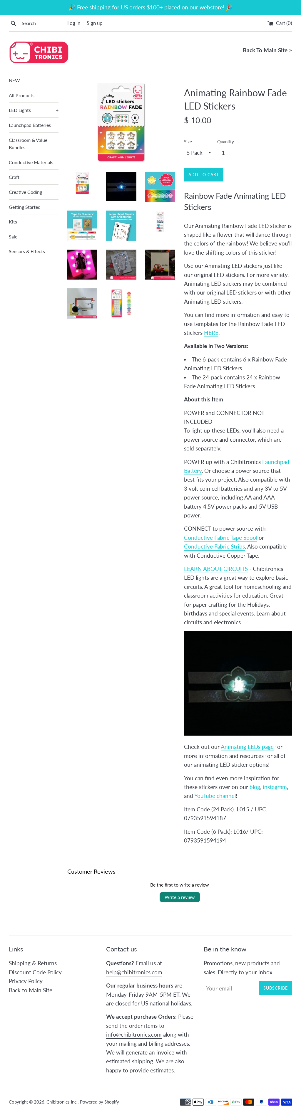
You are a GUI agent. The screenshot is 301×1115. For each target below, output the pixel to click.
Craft (14, 177)
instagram (275, 786)
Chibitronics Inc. (62, 1101)
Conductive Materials (31, 162)
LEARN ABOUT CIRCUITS (216, 568)
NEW (14, 80)
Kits (13, 221)
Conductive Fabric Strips (214, 546)
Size (188, 141)
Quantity (225, 141)
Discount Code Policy (35, 972)
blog (255, 786)
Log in (73, 23)
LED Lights (33, 110)
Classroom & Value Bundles (28, 143)
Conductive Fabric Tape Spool (220, 537)
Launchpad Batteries (30, 125)
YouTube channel (215, 795)
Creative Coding (25, 192)
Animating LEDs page (247, 746)
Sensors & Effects (27, 251)
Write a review (180, 897)
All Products (21, 95)
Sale (13, 236)
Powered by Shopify (99, 1101)
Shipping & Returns (33, 963)
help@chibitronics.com (134, 972)
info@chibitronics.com (134, 1034)
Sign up (95, 23)
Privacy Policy (26, 981)
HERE (211, 332)
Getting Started (25, 207)
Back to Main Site (30, 990)
